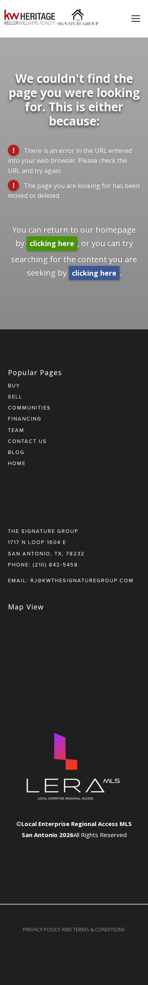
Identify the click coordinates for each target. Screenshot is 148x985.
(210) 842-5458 (55, 564)
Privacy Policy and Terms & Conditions (74, 929)
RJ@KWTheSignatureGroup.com (82, 580)
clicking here (52, 243)
